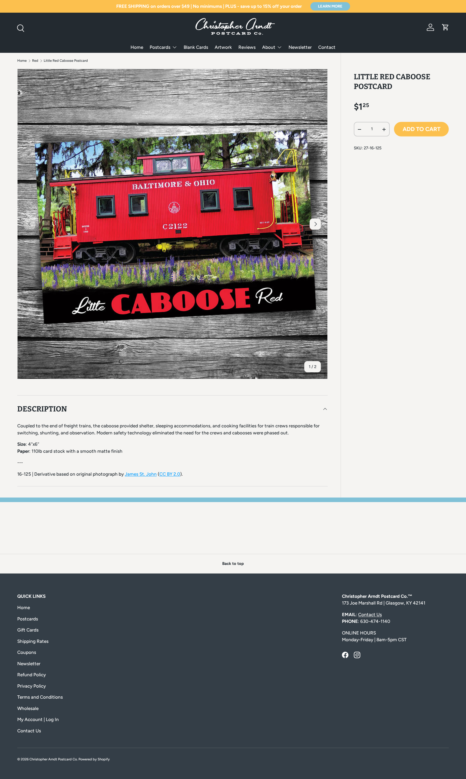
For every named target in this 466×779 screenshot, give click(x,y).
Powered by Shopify (94, 759)
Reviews (247, 47)
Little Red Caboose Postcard (66, 61)
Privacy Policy (31, 686)
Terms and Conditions (40, 697)
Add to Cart (421, 129)
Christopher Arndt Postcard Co (53, 759)
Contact (326, 47)
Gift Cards (28, 630)
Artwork (223, 47)
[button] (445, 27)
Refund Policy (31, 674)
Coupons (26, 652)
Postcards (160, 47)
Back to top (233, 563)
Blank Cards (196, 47)
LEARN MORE (330, 6)
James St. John (141, 474)
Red (35, 61)
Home (137, 47)
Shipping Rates (33, 641)
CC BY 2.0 (169, 474)
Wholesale (28, 708)
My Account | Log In (38, 719)
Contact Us (29, 730)
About (268, 47)
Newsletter (300, 47)
